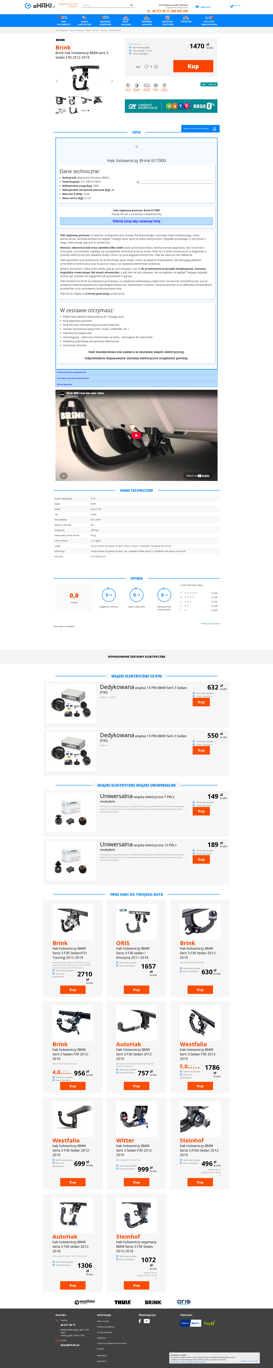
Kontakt (100, 1349)
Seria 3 (96, 30)
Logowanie (101, 1361)
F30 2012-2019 (115, 30)
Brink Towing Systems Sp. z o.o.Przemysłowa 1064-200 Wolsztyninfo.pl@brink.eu (71, 373)
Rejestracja (102, 1355)
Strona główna (61, 30)
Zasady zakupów (104, 1332)
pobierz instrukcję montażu (196, 128)
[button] (57, 81)
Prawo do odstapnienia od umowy (112, 1343)
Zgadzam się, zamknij (249, 1361)
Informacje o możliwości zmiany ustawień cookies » (188, 1362)
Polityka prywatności (106, 1326)
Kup (193, 66)
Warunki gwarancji (64, 384)
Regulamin (101, 1338)
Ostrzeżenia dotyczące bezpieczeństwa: (73, 378)
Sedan (104, 30)
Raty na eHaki (103, 1321)
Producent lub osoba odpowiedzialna (71, 372)
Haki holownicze (77, 30)
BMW (88, 30)
